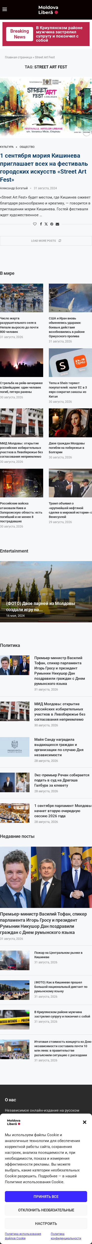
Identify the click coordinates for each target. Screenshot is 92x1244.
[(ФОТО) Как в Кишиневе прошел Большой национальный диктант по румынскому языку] (14, 990)
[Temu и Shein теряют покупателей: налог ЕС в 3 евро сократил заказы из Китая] (70, 362)
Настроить (46, 1223)
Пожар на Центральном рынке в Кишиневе (58, 955)
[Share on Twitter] (46, 224)
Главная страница (18, 57)
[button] (84, 1122)
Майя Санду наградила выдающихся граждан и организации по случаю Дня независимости (58, 747)
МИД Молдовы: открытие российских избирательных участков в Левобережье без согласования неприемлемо (59, 712)
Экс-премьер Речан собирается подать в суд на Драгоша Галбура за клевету (61, 780)
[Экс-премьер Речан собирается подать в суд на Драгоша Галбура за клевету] (14, 782)
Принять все (46, 1196)
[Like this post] (35, 224)
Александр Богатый (14, 188)
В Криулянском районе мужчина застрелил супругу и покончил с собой (62, 1014)
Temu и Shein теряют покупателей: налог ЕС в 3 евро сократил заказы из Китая (68, 389)
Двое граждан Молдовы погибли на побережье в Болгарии (67, 447)
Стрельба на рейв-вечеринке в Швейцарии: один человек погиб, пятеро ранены (21, 387)
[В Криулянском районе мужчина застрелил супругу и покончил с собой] (14, 1020)
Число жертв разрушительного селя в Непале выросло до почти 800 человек (19, 325)
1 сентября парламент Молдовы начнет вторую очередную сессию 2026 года (63, 811)
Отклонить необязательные (46, 1210)
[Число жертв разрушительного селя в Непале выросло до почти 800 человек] (21, 298)
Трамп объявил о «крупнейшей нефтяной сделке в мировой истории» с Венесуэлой (70, 510)
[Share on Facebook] (41, 224)
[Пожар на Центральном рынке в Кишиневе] (14, 960)
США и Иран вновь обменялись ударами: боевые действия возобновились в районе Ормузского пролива (67, 327)
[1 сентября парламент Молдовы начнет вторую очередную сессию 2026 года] (14, 813)
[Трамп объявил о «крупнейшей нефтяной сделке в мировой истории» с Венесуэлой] (70, 483)
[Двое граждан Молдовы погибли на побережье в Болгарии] (70, 422)
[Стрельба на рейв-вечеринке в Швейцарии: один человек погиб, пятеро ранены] (21, 362)
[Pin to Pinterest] (51, 224)
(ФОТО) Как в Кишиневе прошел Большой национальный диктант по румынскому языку (60, 986)
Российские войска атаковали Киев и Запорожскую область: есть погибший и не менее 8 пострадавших (21, 512)
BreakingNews (19, 34)
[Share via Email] (57, 224)
